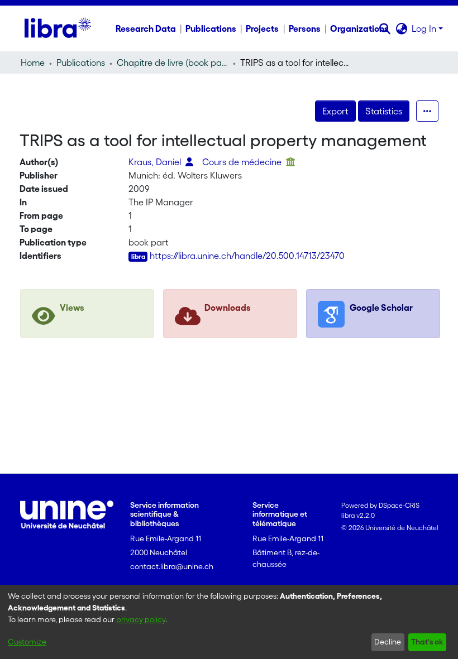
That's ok (427, 641)
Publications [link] (80, 62)
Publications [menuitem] (210, 28)
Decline (387, 641)
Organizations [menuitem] (359, 28)
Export (335, 111)
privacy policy (140, 619)
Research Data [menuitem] (146, 28)
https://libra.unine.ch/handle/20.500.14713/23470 (247, 256)
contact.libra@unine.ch (171, 566)
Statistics (383, 111)
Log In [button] (425, 28)
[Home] (58, 28)
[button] (385, 28)
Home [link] (33, 62)
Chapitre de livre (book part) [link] (172, 62)
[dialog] (229, 622)
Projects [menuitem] (262, 28)
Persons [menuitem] (305, 28)
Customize (27, 641)
